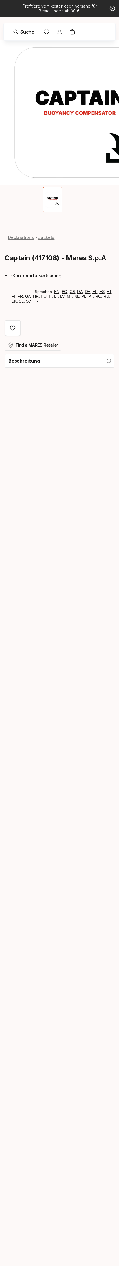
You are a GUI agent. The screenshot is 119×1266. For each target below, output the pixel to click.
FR (20, 296)
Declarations (21, 237)
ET (109, 291)
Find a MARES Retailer (37, 345)
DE (87, 291)
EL (94, 291)
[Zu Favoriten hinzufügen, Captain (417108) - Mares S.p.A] (13, 328)
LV (62, 296)
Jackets (46, 237)
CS (72, 291)
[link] (46, 32)
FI (13, 296)
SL (21, 301)
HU (44, 296)
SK (14, 301)
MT (69, 296)
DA (80, 291)
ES (102, 291)
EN (57, 291)
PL (83, 296)
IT (50, 296)
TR (35, 301)
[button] (59, 360)
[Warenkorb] (72, 32)
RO (98, 296)
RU (106, 296)
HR (36, 296)
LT (56, 296)
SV (28, 301)
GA (28, 296)
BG (65, 291)
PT (90, 296)
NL (76, 296)
